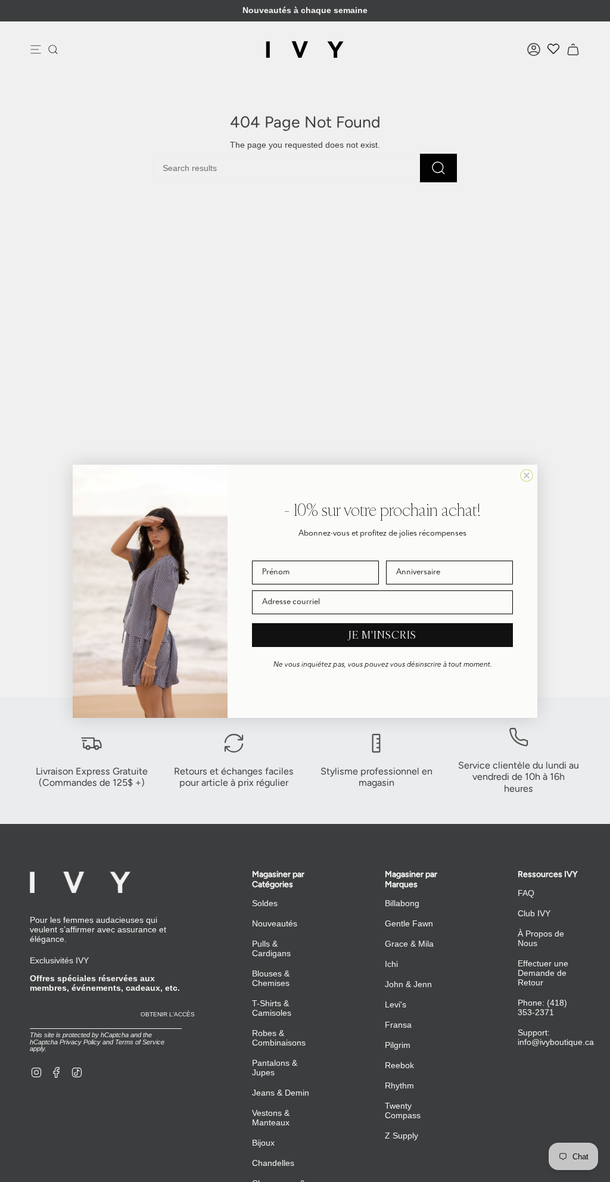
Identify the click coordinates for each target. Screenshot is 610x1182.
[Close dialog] (527, 475)
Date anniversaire (416, 552)
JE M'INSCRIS (382, 635)
